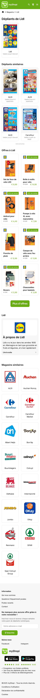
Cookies (5, 694)
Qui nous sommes (8, 595)
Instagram (24, 644)
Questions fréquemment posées (14, 599)
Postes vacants (7, 603)
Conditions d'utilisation (10, 687)
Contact (5, 606)
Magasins (10, 12)
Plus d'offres (20, 303)
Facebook (5, 644)
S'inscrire (9, 633)
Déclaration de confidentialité (13, 691)
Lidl (17, 12)
